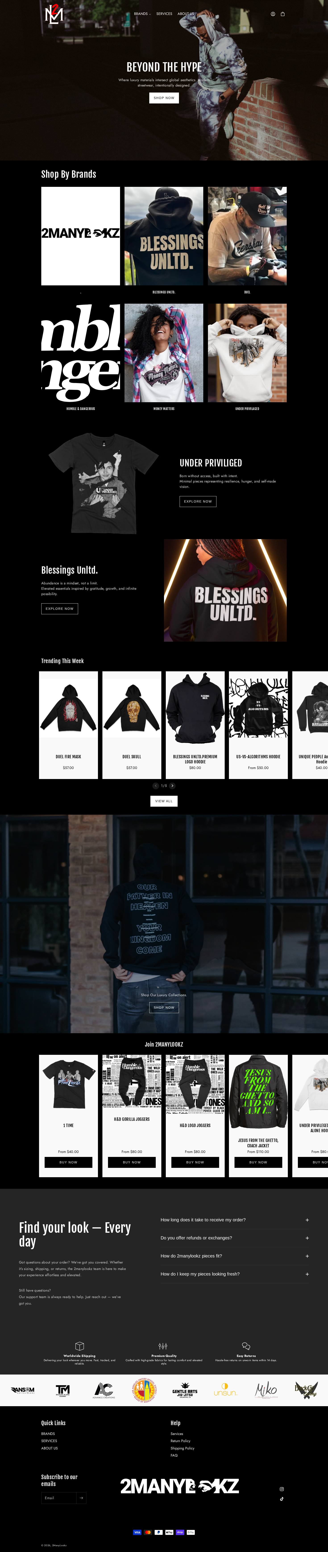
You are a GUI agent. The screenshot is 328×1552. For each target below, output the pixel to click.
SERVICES (49, 1440)
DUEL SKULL (131, 756)
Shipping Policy (182, 1448)
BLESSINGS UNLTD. (164, 292)
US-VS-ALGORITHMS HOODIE (258, 756)
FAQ (174, 1455)
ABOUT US (49, 1448)
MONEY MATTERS (164, 409)
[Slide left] (155, 785)
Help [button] (176, 1423)
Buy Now (68, 1162)
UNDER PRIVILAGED (247, 409)
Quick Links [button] (53, 1423)
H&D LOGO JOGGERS (195, 1125)
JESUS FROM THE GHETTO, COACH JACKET (258, 1143)
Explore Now (60, 608)
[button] (142, 14)
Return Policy (180, 1440)
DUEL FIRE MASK (68, 756)
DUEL (247, 292)
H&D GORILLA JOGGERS (132, 1119)
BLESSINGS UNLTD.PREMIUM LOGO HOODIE (195, 759)
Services (177, 1433)
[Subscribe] (81, 1498)
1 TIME (68, 1125)
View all (164, 801)
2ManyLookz (59, 1545)
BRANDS (48, 1433)
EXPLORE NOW (198, 501)
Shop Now (164, 98)
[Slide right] (172, 785)
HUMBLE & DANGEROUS (80, 409)
